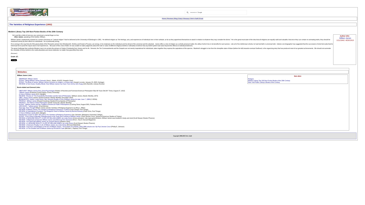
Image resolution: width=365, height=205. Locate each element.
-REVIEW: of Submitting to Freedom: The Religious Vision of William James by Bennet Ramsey (51, 111)
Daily (180, 18)
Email (201, 18)
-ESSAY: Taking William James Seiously (32, 80)
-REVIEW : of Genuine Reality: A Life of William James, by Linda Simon (43, 125)
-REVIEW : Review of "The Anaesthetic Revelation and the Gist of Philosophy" (45, 96)
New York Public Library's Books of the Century (264, 82)
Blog (175, 18)
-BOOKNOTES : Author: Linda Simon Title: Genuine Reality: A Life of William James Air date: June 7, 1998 (54, 99)
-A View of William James (27, 94)
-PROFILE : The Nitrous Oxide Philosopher (33, 103)
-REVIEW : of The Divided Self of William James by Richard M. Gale (41, 128)
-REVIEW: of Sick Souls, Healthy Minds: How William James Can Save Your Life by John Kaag (51, 84)
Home (164, 18)
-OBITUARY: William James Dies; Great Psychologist (37, 91)
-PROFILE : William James (28, 101)
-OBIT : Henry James (26, 97)
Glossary (186, 18)
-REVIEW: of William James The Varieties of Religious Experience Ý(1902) (44, 109)
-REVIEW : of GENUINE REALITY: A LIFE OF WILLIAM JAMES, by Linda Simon (46, 123)
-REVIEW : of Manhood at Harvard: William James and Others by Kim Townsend (46, 120)
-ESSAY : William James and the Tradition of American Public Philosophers (44, 104)
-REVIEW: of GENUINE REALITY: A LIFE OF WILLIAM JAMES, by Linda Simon (45, 118)
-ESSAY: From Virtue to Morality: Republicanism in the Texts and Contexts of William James (50, 116)
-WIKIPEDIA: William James (28, 79)
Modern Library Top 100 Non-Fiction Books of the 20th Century (269, 80)
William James (345, 38)
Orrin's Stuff (194, 18)
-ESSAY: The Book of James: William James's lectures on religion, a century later (46, 82)
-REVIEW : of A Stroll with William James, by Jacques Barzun (39, 121)
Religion (251, 79)
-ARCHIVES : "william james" (29, 106)
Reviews (170, 18)
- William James (24, 92)
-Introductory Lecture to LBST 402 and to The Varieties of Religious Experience (45, 115)
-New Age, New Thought (27, 108)
